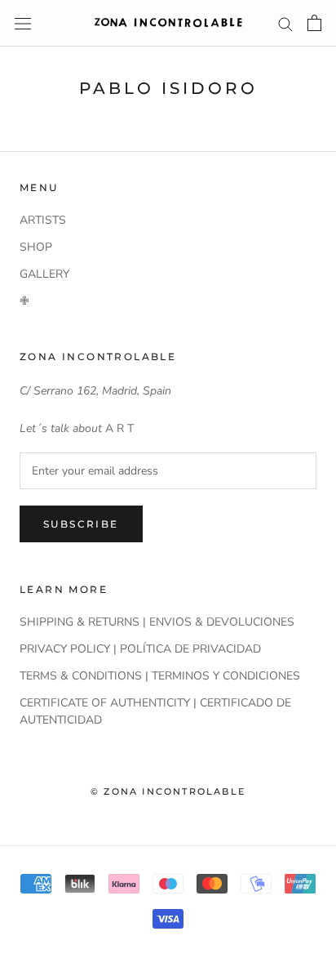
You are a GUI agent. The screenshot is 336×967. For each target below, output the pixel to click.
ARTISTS (43, 220)
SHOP (36, 247)
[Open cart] (314, 23)
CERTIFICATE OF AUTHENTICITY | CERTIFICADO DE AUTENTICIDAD (155, 711)
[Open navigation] (23, 23)
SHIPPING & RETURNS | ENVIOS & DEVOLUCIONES (157, 622)
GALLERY (44, 274)
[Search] (285, 23)
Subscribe (81, 524)
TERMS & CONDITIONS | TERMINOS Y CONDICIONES (160, 676)
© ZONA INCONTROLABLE (168, 791)
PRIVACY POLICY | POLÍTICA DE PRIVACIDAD (140, 649)
